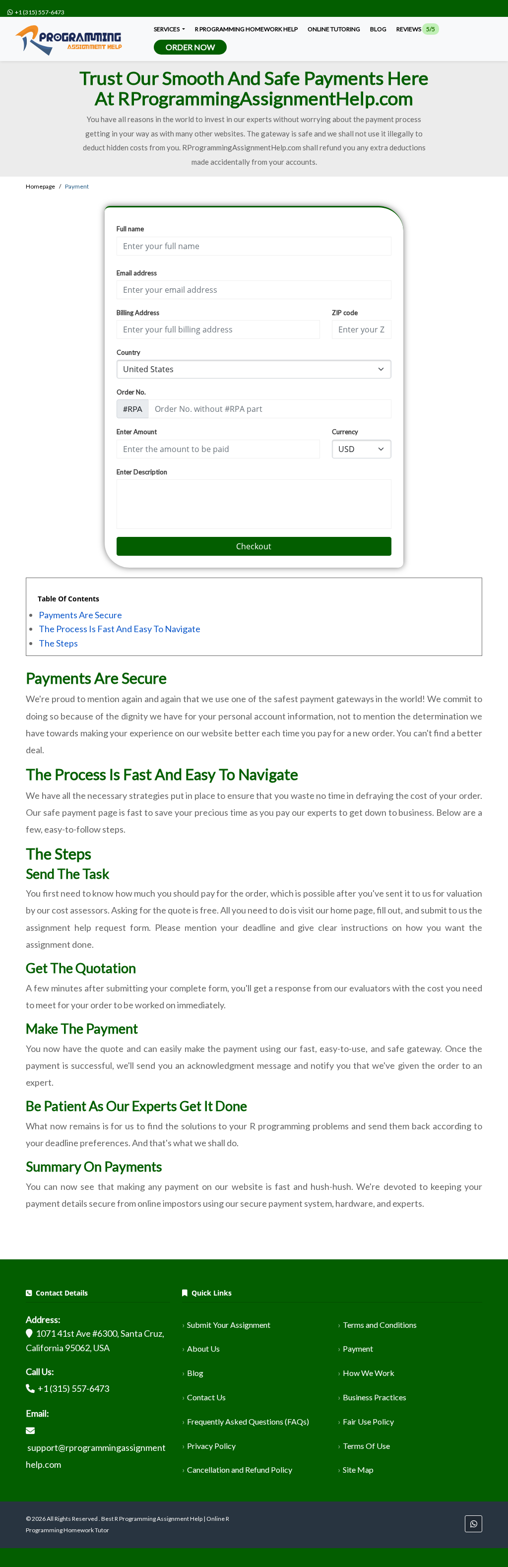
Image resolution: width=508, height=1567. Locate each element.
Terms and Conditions (380, 1324)
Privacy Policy (211, 1445)
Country (128, 352)
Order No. (131, 392)
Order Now (190, 47)
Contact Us (206, 1397)
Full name (130, 229)
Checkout (253, 546)
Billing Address (138, 313)
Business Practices (374, 1397)
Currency (345, 432)
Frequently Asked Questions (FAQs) (248, 1421)
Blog (378, 29)
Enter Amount (137, 432)
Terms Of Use (366, 1445)
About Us (203, 1348)
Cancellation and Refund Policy (239, 1469)
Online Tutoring (334, 29)
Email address (137, 273)
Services (167, 29)
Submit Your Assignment (228, 1324)
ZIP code (345, 313)
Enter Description (142, 472)
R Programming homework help (246, 29)
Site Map (358, 1469)
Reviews (415, 29)
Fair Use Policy (368, 1421)
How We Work (368, 1372)
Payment (358, 1348)
